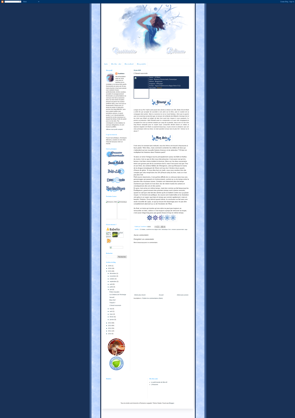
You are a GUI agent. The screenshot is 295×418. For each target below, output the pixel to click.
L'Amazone (154, 384)
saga (185, 229)
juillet (111, 287)
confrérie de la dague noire (153, 229)
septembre (113, 281)
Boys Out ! (112, 300)
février (112, 317)
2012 (110, 328)
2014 (110, 323)
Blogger (171, 403)
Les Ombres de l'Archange (117, 294)
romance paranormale (177, 229)
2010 (110, 334)
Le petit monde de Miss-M (159, 382)
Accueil (161, 295)
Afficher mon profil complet (114, 129)
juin (111, 289)
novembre (113, 276)
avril (111, 311)
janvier (112, 319)
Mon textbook (129, 64)
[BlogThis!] (158, 227)
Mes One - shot (116, 64)
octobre (112, 279)
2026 (110, 266)
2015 (110, 271)
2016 (110, 268)
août (111, 284)
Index (106, 64)
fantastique (165, 229)
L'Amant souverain (115, 305)
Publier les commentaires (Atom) (152, 298)
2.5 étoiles (142, 229)
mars (111, 314)
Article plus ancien (182, 295)
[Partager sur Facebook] (162, 227)
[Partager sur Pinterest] (164, 227)
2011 (110, 331)
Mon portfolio (141, 64)
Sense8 (111, 297)
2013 (110, 325)
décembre (113, 273)
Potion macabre (114, 292)
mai (111, 309)
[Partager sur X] (160, 227)
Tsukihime (121, 73)
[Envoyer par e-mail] (156, 227)
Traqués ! (112, 302)
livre (169, 229)
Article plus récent (139, 295)
